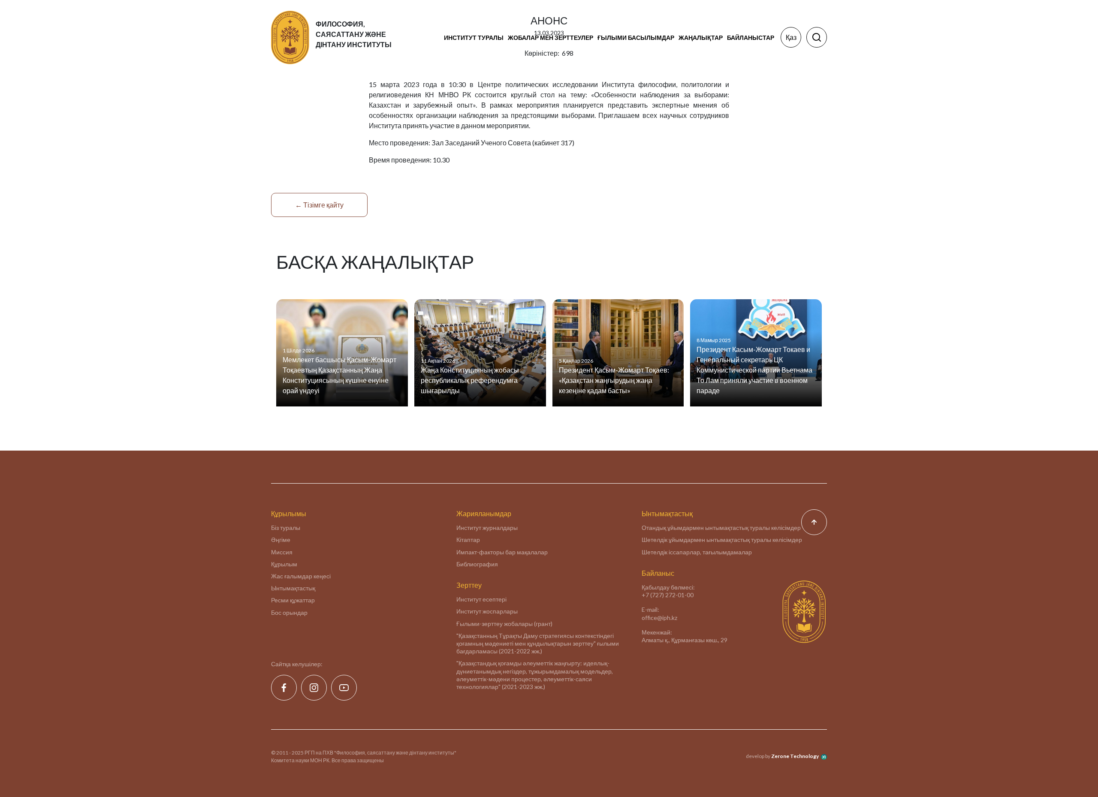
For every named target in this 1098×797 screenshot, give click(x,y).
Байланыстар (750, 37)
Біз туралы (285, 527)
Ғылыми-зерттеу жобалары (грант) (504, 623)
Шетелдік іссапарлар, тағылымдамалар (697, 552)
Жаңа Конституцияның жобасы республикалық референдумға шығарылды (470, 380)
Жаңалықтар (701, 37)
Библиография (477, 564)
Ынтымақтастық (293, 588)
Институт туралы (474, 37)
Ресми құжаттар (293, 600)
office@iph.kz (659, 617)
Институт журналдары (487, 527)
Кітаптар (468, 539)
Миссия (282, 552)
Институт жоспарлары (487, 611)
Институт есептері (481, 599)
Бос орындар (289, 612)
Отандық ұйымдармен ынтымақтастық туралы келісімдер (721, 527)
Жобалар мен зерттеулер (550, 37)
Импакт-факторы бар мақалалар (502, 552)
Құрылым (284, 564)
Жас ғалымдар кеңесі (301, 576)
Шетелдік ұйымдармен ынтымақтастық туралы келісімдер (722, 539)
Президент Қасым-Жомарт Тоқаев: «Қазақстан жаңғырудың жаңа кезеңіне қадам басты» (614, 380)
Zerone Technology (795, 756)
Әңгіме (280, 539)
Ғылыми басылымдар (635, 37)
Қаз (791, 37)
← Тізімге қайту (319, 205)
